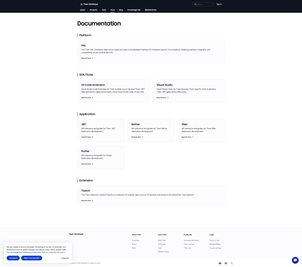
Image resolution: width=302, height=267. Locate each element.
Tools (160, 248)
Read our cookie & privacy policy (53, 252)
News (134, 248)
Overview (135, 240)
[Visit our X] (232, 263)
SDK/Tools (162, 240)
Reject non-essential (31, 258)
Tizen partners (189, 244)
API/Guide (162, 244)
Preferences (65, 258)
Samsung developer (191, 240)
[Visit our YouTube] (220, 263)
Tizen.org (187, 248)
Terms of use (215, 240)
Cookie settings (215, 248)
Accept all (13, 258)
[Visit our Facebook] (226, 263)
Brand (134, 244)
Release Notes (163, 252)
